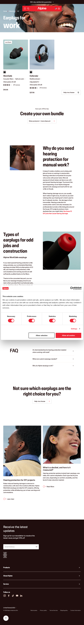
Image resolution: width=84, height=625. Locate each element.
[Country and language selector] (56, 8)
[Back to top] (6, 618)
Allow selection (41, 335)
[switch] (32, 320)
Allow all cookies (68, 335)
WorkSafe (7, 76)
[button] (53, 2)
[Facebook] (8, 595)
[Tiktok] (13, 595)
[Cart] (59, 8)
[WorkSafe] (15, 54)
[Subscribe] (36, 546)
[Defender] (42, 54)
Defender (34, 76)
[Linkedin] (21, 595)
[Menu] (25, 8)
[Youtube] (17, 595)
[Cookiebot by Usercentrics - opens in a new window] (71, 288)
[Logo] (42, 8)
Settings (74, 329)
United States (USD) (9, 607)
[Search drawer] (28, 8)
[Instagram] (4, 595)
